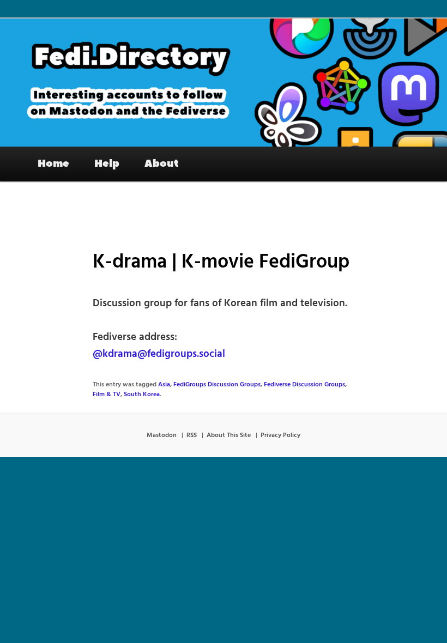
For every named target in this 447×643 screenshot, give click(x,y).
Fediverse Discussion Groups (304, 385)
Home (53, 163)
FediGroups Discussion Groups (217, 385)
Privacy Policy (280, 435)
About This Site (229, 435)
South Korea (142, 394)
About (161, 163)
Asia (164, 385)
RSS (191, 435)
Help (106, 163)
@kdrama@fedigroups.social (159, 354)
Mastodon (162, 435)
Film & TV (106, 394)
